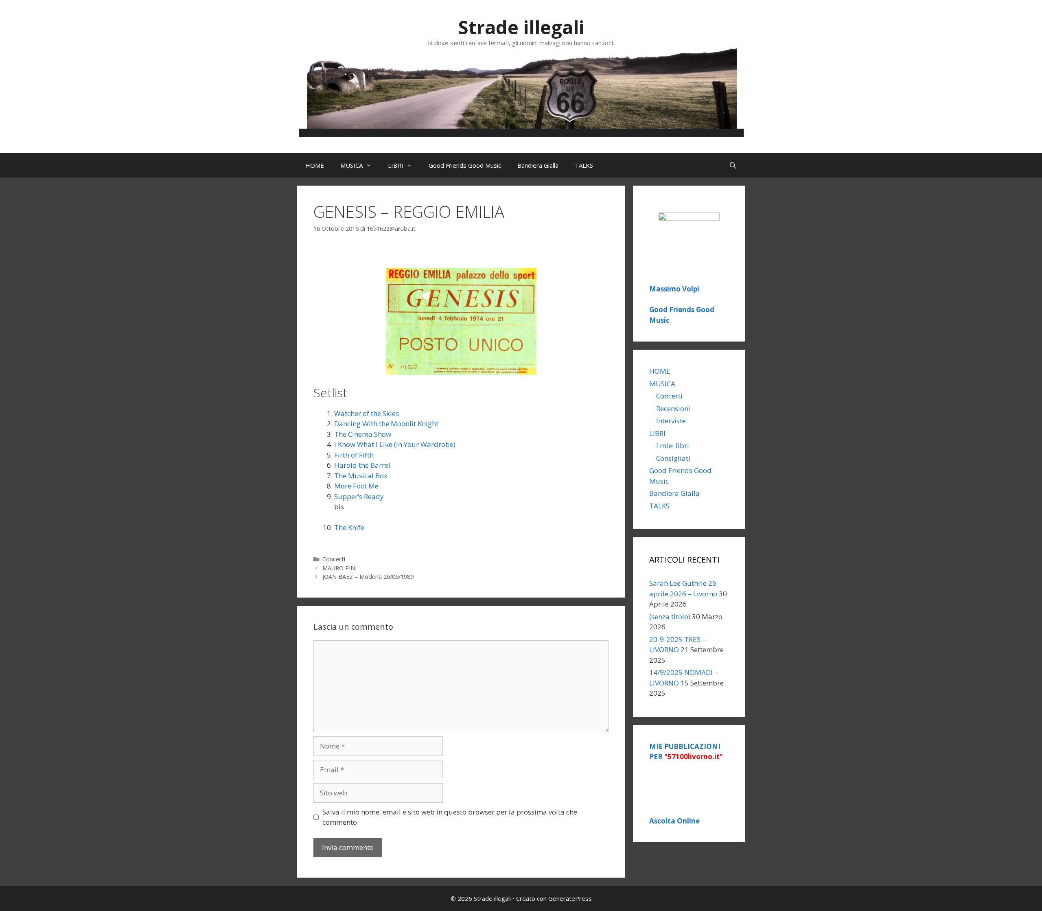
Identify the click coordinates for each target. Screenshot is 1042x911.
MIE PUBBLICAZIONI (686, 752)
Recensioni (673, 408)
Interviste (671, 420)
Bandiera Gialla (537, 165)
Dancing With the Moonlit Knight (386, 423)
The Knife (349, 527)
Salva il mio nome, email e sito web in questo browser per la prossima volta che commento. (449, 817)
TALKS (584, 165)
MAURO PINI (339, 568)
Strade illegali (521, 27)
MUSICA (351, 165)
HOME (314, 165)
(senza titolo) (669, 616)
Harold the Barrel (362, 465)
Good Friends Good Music (465, 165)
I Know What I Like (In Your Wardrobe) (394, 444)
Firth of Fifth (354, 455)
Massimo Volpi (674, 288)
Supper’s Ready (359, 496)
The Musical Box (360, 475)
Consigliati (673, 458)
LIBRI (395, 165)
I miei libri (672, 445)
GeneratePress (570, 898)
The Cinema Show (362, 434)
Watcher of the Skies (366, 413)
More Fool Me (356, 486)
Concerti (333, 559)
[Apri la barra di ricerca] (733, 165)
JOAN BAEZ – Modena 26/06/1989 (368, 576)
